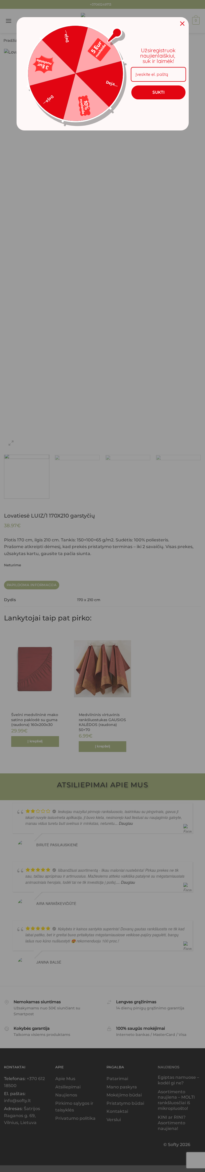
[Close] (182, 23)
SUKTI (158, 92)
